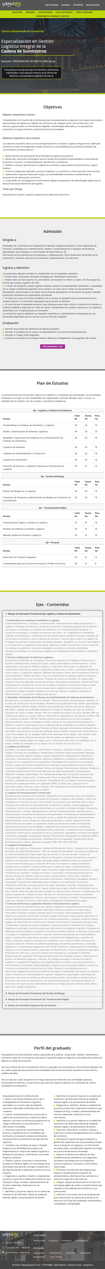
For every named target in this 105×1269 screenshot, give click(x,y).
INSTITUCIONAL (51, 5)
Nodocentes (39, 1257)
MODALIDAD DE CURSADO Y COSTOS (52, 16)
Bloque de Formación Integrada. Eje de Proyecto (32, 1005)
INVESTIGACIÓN (92, 5)
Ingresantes (39, 1253)
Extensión (66, 1240)
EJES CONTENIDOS (64, 12)
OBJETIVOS (17, 12)
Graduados (85, 1253)
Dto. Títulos (56, 1257)
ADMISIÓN (30, 12)
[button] (52, 614)
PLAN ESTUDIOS (45, 12)
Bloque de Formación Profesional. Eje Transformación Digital (38, 999)
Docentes (70, 1253)
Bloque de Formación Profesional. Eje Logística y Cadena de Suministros (44, 613)
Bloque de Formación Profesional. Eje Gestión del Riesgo (36, 993)
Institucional (39, 1240)
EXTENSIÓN (78, 5)
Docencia (53, 1240)
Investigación (81, 1240)
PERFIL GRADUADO (84, 12)
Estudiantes (55, 1253)
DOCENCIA (65, 5)
